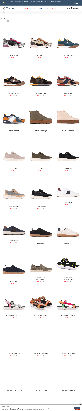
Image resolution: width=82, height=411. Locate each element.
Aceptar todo (77, 407)
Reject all (77, 409)
